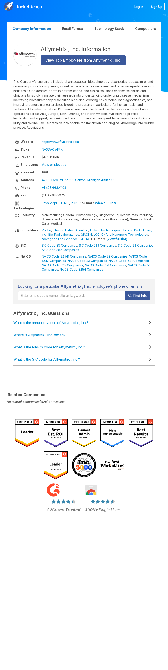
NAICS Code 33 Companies (87, 261)
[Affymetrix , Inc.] (24, 54)
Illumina (127, 230)
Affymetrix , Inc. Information (75, 49)
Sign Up (156, 7)
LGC (97, 234)
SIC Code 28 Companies (135, 245)
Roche (46, 230)
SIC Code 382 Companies (60, 250)
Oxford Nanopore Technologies (124, 234)
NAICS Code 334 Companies (105, 265)
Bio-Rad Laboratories (63, 234)
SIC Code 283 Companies (97, 245)
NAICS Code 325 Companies (62, 265)
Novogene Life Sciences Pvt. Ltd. (66, 239)
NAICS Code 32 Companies (107, 256)
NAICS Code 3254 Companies (81, 269)
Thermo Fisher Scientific (70, 230)
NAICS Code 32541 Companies (64, 256)
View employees (54, 164)
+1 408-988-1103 (54, 187)
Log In (138, 7)
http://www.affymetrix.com (60, 142)
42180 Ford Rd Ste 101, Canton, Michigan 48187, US (79, 180)
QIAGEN (86, 234)
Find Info (139, 295)
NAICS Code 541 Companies (129, 261)
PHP (74, 203)
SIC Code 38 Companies (59, 245)
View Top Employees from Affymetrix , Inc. (83, 60)
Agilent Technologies (105, 230)
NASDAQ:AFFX (52, 149)
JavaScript (49, 203)
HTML (64, 203)
